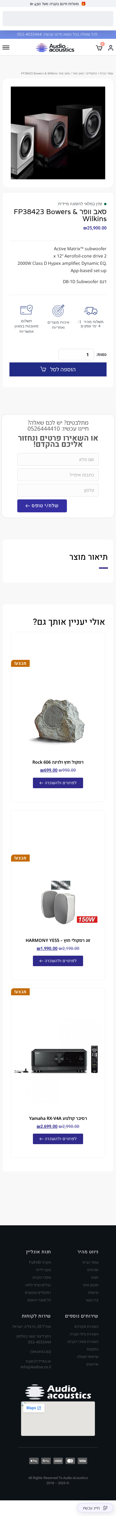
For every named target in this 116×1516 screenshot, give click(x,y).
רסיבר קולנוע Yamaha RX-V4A (58, 1118)
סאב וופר (78, 73)
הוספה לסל (63, 369)
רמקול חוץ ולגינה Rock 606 (58, 762)
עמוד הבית (106, 73)
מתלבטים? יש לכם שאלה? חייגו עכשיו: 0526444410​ (58, 425)
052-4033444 (30, 34)
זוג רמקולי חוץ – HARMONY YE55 (58, 940)
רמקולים (91, 73)
